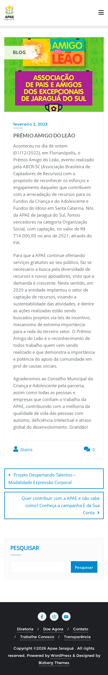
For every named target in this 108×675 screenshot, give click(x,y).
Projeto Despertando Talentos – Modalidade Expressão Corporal (42, 478)
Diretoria (25, 629)
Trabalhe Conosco (37, 636)
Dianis (26, 449)
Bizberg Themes (54, 662)
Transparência (77, 636)
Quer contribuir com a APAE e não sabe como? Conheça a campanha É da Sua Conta (61, 505)
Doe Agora (53, 629)
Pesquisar (24, 548)
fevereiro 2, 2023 (30, 124)
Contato (80, 629)
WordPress (61, 655)
